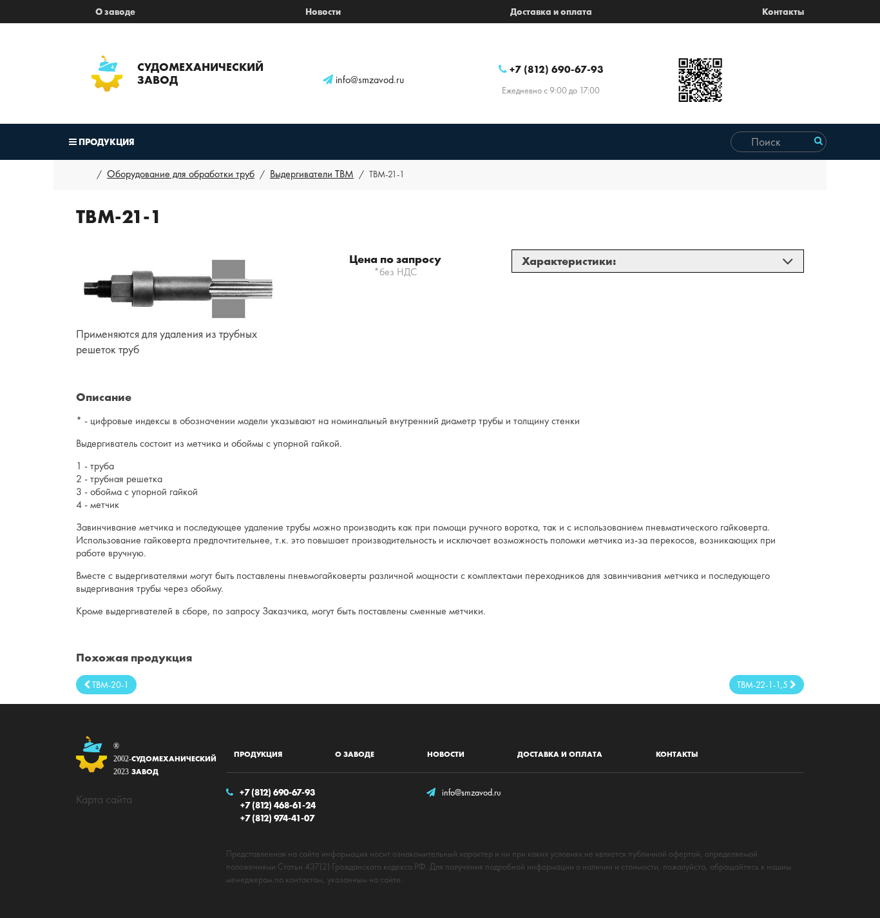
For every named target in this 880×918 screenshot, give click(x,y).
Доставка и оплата (551, 11)
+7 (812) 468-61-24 (278, 805)
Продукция (106, 142)
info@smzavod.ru (368, 79)
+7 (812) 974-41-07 (277, 818)
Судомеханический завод (158, 759)
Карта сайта (104, 799)
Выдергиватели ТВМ (312, 174)
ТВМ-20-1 (109, 684)
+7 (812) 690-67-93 (555, 69)
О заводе (115, 11)
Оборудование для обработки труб (180, 174)
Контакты (783, 11)
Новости (323, 11)
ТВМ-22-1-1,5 (763, 684)
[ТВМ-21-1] (177, 286)
